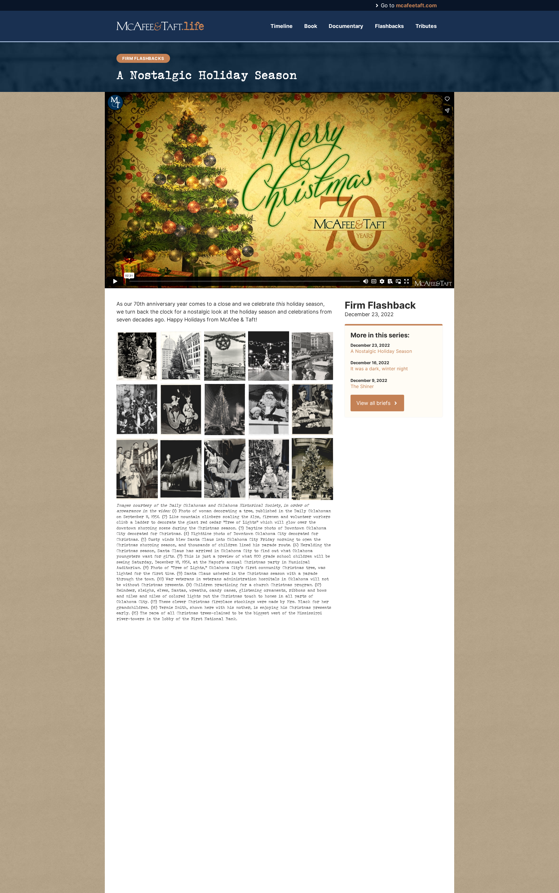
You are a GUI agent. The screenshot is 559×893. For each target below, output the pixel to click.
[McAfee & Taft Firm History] (160, 26)
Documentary (346, 26)
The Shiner (362, 386)
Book (310, 26)
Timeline (281, 26)
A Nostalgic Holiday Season (381, 351)
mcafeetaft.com (416, 5)
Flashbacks (389, 26)
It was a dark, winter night (379, 368)
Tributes (426, 26)
